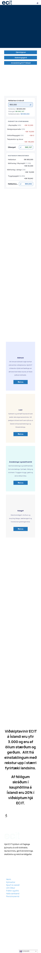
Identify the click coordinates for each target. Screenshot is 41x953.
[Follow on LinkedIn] (10, 861)
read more (11, 640)
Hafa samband (16, 41)
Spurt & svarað (12, 885)
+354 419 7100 (15, 935)
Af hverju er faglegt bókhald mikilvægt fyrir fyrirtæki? (20, 665)
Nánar (8, 278)
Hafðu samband (20, 583)
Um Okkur (10, 887)
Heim (8, 879)
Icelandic (26, 951)
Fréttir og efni (12, 890)
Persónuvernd (12, 896)
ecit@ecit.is (8, 296)
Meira (20, 382)
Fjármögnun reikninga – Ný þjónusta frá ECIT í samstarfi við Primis (19, 627)
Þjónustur (10, 882)
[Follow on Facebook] (6, 861)
